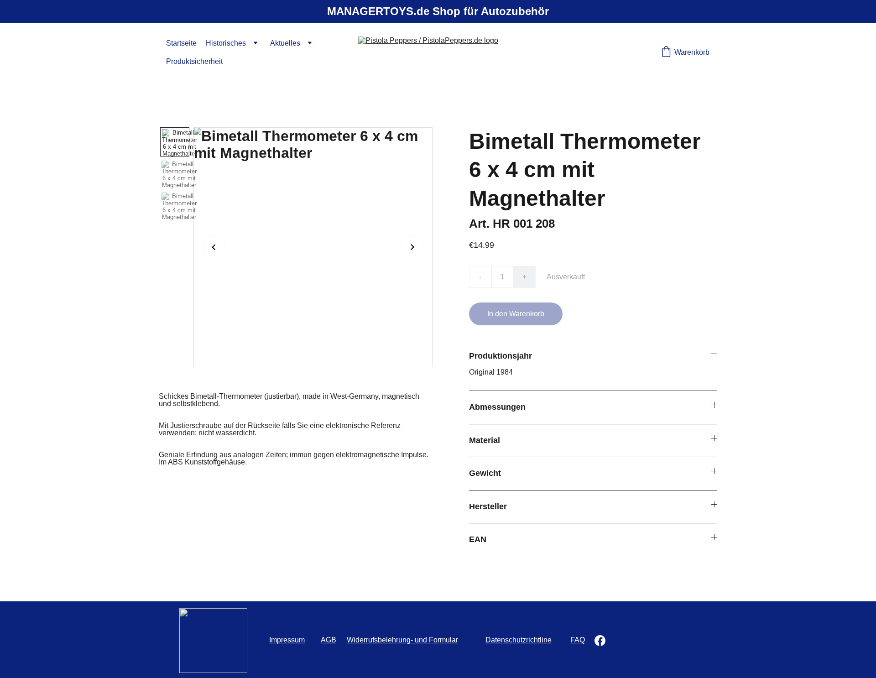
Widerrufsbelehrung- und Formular (402, 640)
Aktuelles (285, 43)
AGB (328, 640)
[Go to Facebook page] (599, 640)
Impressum (287, 640)
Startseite (181, 43)
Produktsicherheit (194, 61)
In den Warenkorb (515, 314)
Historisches (226, 43)
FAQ (577, 640)
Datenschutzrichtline (518, 640)
